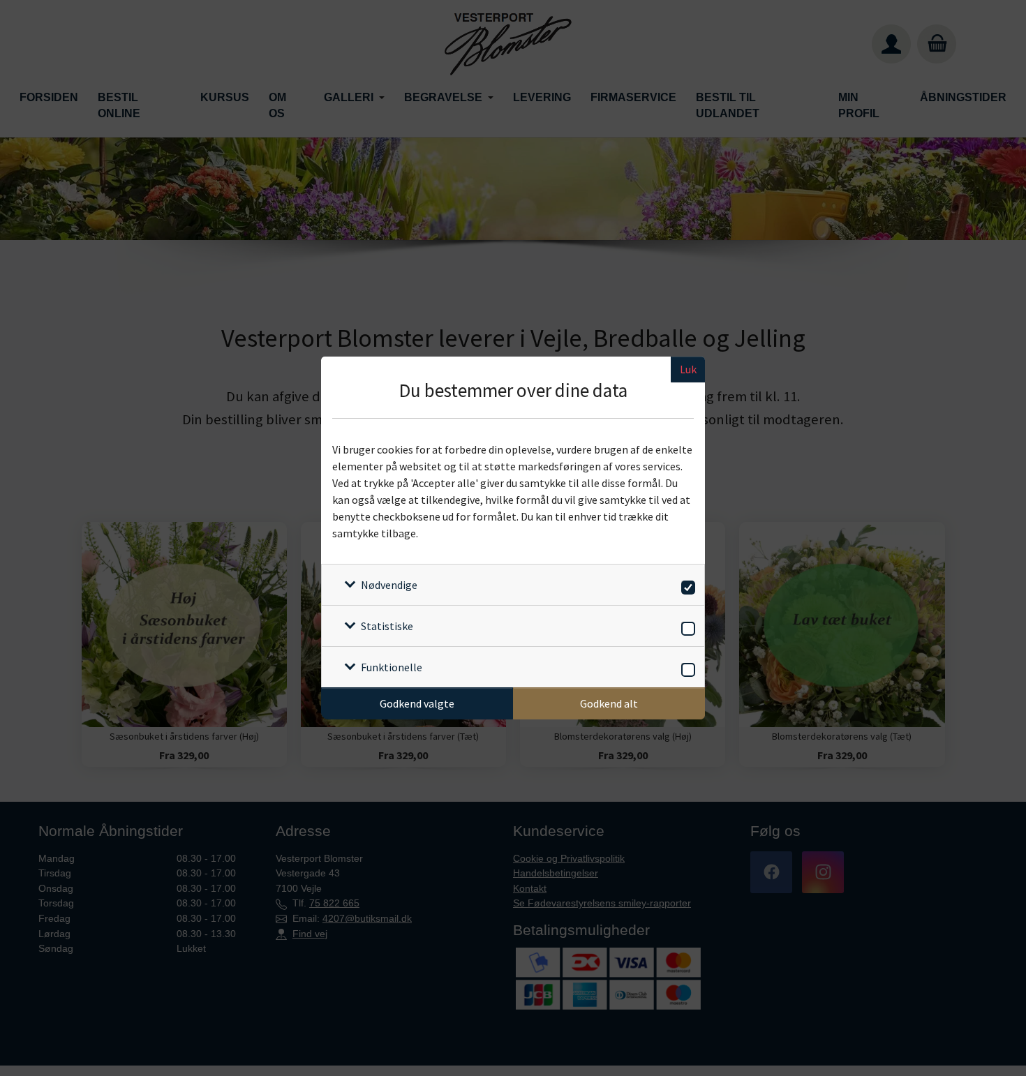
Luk (688, 369)
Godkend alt (609, 703)
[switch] (685, 585)
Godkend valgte (417, 703)
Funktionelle (391, 667)
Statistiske (387, 626)
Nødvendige (389, 585)
